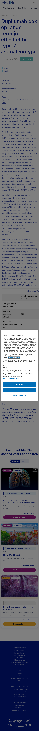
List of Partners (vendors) (11, 378)
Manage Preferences (19, 395)
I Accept (19, 390)
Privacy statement (14, 357)
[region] (19, 365)
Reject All (19, 384)
